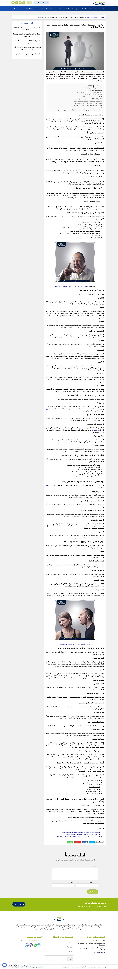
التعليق (95, 866)
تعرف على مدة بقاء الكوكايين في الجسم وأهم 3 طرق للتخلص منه (27, 48)
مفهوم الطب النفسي (91, 17)
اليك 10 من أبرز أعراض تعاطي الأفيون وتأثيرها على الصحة (27, 34)
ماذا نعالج (58, 8)
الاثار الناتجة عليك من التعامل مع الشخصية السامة (88, 99)
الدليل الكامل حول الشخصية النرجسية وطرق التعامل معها (71, 286)
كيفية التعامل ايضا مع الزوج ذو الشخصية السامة (88, 103)
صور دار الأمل (39, 8)
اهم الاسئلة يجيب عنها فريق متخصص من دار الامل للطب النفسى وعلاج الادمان (79, 110)
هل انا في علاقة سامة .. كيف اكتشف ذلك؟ (89, 97)
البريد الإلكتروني (93, 882)
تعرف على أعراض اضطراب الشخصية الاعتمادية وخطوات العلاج (81, 832)
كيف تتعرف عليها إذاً (95, 90)
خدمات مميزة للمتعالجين (94, 966)
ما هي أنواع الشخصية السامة (93, 94)
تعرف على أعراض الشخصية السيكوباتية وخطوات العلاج (75, 644)
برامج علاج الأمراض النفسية (71, 8)
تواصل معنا (29, 8)
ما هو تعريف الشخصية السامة (93, 88)
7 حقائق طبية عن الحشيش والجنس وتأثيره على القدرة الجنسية (27, 41)
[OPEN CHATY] (4, 965)
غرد (91, 842)
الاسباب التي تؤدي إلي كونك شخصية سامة (89, 92)
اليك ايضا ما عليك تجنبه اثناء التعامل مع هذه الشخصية (86, 105)
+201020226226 (42, 2)
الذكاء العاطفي (96, 430)
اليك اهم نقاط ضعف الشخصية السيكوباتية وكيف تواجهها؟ (82, 834)
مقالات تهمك (49, 8)
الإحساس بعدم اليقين (52, 408)
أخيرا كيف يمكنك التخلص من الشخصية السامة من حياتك (85, 108)
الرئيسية (103, 8)
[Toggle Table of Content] (100, 85)
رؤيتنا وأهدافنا (82, 966)
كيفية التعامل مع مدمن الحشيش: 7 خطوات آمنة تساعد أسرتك (27, 54)
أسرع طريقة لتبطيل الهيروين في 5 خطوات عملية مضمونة (27, 28)
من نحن (96, 8)
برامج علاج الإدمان (86, 8)
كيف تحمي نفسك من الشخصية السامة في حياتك (87, 101)
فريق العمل (73, 966)
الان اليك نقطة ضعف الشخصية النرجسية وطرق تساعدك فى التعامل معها (78, 836)
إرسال (70, 958)
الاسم (72, 882)
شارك (84, 842)
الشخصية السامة (51, 485)
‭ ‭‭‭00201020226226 (99, 952)
